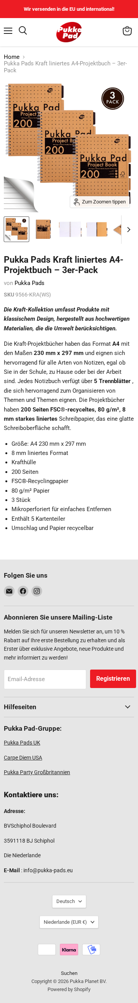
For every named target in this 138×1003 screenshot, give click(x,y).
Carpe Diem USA (23, 758)
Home (12, 57)
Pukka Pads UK (22, 743)
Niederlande (65, 922)
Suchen (69, 973)
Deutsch (65, 901)
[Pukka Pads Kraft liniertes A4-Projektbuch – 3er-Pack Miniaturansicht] (16, 229)
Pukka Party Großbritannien (37, 772)
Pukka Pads (29, 283)
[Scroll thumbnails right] (127, 229)
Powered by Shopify (69, 989)
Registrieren (113, 678)
